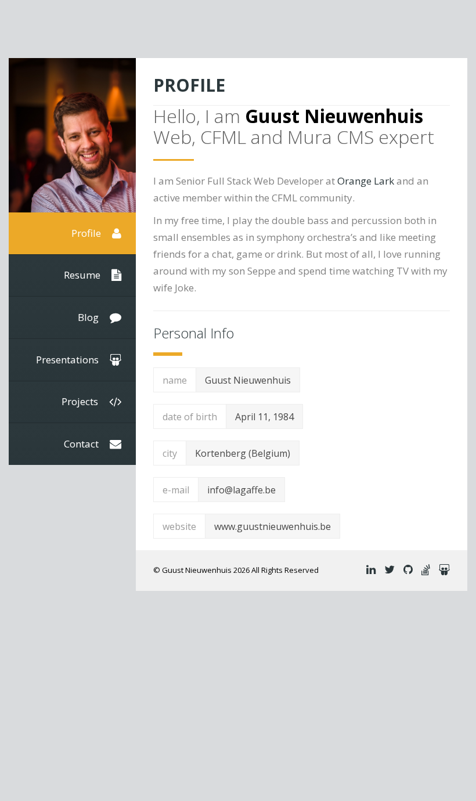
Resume (83, 275)
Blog (89, 317)
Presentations (68, 359)
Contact (82, 443)
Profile (87, 233)
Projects (81, 401)
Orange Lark (365, 180)
